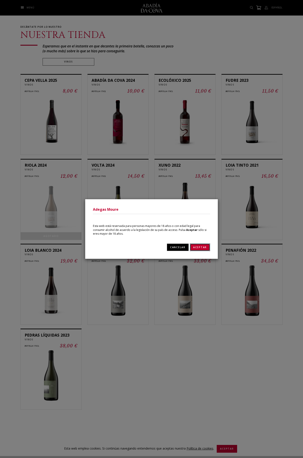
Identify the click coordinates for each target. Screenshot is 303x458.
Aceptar (200, 247)
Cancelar (177, 247)
